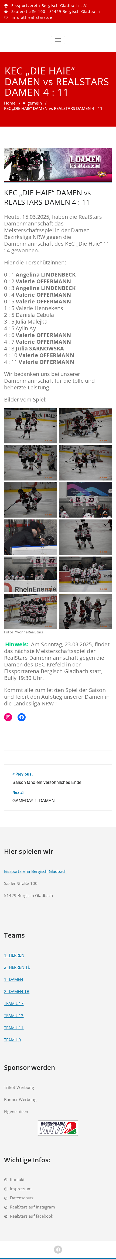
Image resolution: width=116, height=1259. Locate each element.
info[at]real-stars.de (32, 17)
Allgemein (32, 103)
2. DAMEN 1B (16, 991)
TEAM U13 (14, 1015)
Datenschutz (21, 1197)
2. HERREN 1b (17, 967)
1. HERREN (14, 955)
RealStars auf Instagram (32, 1207)
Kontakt (17, 1179)
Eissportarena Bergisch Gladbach (35, 871)
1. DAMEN (13, 979)
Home (10, 103)
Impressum (21, 1188)
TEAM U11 (14, 1027)
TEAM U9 (12, 1039)
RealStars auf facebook (31, 1216)
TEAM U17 (14, 1003)
